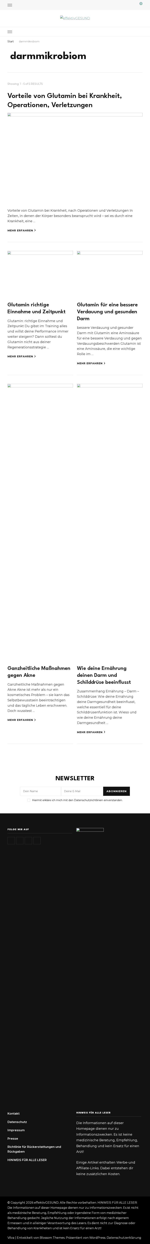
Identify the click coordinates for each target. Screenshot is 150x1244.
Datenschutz (17, 1122)
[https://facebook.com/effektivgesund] (28, 840)
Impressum (16, 1130)
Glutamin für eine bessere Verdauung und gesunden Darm (107, 312)
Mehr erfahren (20, 230)
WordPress (97, 1237)
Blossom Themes (52, 1237)
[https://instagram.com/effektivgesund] (11, 840)
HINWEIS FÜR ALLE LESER (27, 1160)
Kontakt (14, 1113)
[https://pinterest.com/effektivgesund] (37, 840)
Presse (13, 1138)
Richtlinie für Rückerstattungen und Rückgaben (34, 1149)
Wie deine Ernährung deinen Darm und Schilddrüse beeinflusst (104, 675)
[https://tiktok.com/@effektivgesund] (19, 840)
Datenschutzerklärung (124, 1237)
